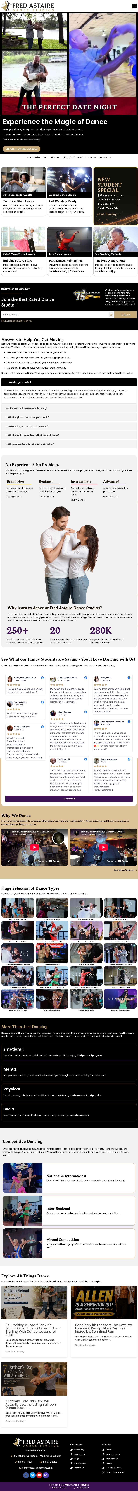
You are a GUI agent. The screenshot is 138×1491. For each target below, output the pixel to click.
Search (126, 314)
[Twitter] (33, 1475)
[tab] (69, 382)
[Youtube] (39, 1475)
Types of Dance (104, 157)
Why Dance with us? (78, 157)
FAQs (65, 157)
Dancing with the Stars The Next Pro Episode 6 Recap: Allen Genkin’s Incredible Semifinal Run (103, 1328)
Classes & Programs (52, 157)
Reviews (92, 157)
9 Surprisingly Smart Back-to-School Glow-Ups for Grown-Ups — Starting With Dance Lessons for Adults (33, 1330)
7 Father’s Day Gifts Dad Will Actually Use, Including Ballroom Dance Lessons (31, 1404)
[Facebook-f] (26, 1475)
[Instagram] (46, 1475)
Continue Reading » (15, 1351)
